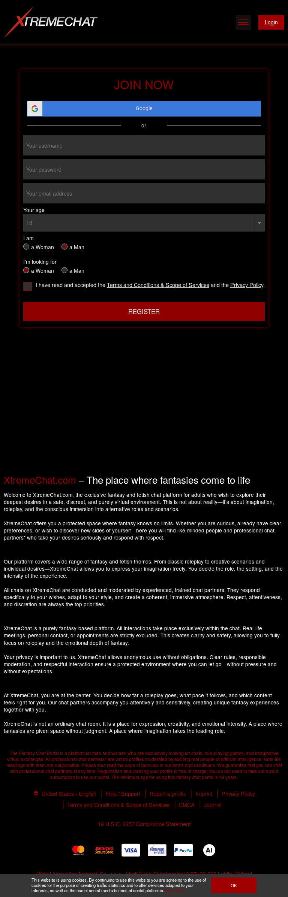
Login (271, 22)
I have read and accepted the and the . (150, 285)
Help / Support (123, 793)
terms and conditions (193, 765)
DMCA (187, 805)
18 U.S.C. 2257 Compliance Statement (144, 824)
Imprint (204, 793)
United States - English (68, 793)
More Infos (175, 890)
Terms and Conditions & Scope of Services (158, 285)
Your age (34, 209)
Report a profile (168, 793)
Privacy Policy (246, 285)
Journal (213, 805)
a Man (76, 246)
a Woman (42, 246)
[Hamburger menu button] (243, 22)
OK (234, 885)
